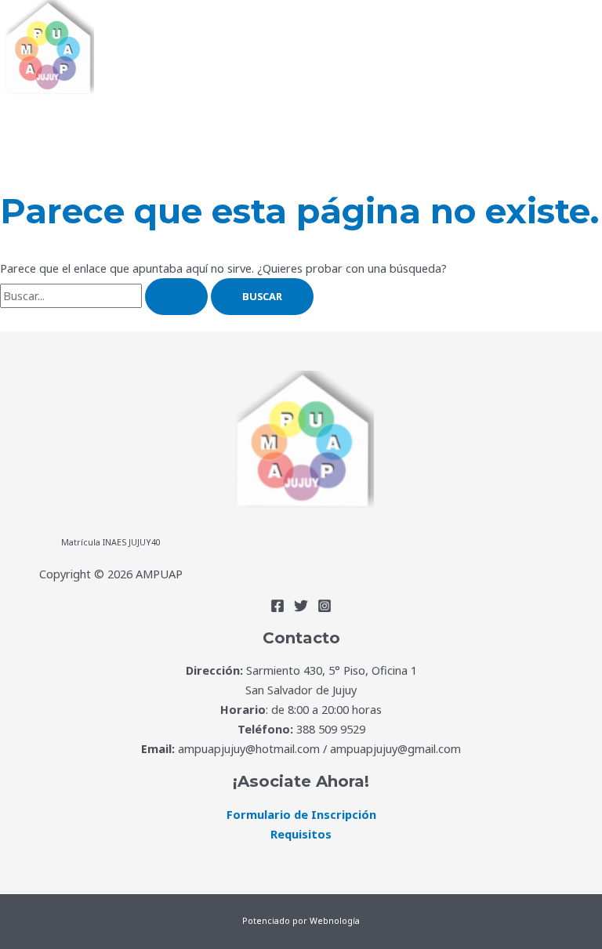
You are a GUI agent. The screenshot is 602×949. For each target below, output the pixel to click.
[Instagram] (324, 608)
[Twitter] (301, 608)
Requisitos (301, 834)
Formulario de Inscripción (301, 814)
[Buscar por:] (105, 295)
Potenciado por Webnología (301, 920)
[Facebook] (277, 608)
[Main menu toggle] (48, 123)
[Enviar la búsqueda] (176, 296)
